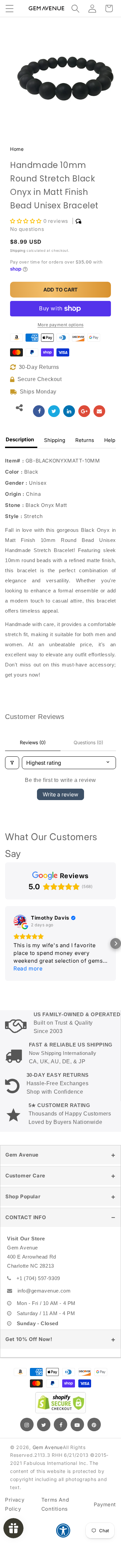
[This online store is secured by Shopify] (60, 1395)
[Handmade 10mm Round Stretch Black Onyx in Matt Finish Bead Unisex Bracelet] (39, 411)
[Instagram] (27, 1416)
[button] (9, 8)
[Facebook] (60, 1416)
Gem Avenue (22, 1147)
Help (109, 440)
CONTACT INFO (25, 1209)
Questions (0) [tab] (88, 742)
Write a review (60, 794)
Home (17, 149)
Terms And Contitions (55, 1496)
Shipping (18, 250)
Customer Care (25, 1168)
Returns (84, 440)
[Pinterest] (94, 1416)
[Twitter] (43, 1416)
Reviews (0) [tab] (33, 742)
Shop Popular (22, 1189)
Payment (105, 1497)
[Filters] (12, 762)
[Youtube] (77, 1416)
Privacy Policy (14, 1496)
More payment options (61, 324)
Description (20, 439)
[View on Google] (20, 921)
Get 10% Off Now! (28, 1331)
